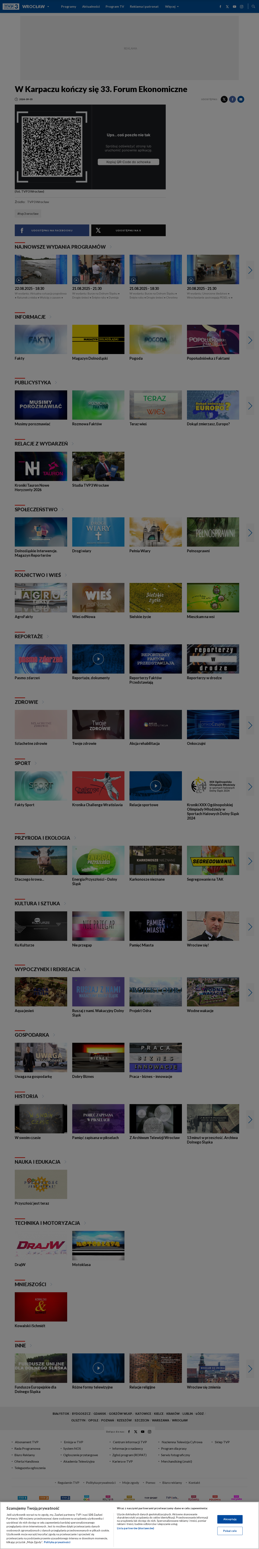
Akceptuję (230, 1519)
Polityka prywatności (57, 1542)
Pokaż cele (230, 1530)
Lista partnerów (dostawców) (135, 1528)
